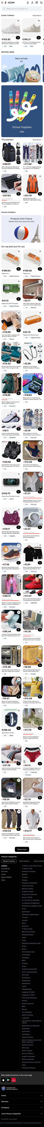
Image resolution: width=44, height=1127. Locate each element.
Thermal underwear (28, 1068)
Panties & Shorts (27, 1045)
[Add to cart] (18, 38)
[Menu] (2, 2)
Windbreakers (27, 989)
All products (37, 15)
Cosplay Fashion (27, 891)
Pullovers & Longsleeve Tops (32, 906)
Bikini (24, 960)
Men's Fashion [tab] (24, 861)
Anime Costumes (28, 1003)
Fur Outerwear (27, 1012)
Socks (24, 909)
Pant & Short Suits (28, 952)
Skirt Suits (25, 1048)
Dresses (24, 874)
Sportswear (26, 912)
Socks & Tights (27, 897)
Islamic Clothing (27, 1015)
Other (3, 880)
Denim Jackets (27, 1050)
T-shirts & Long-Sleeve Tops (32, 866)
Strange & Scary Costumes (31, 1062)
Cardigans (25, 957)
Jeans (24, 937)
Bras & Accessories (28, 932)
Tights (24, 986)
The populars (7, 139)
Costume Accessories (29, 969)
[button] (3, 1080)
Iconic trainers (7, 15)
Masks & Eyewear (28, 1059)
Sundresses (26, 978)
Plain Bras (25, 975)
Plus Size (4, 871)
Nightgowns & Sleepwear (31, 1026)
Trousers (25, 877)
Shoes (3, 874)
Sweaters (25, 926)
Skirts (24, 923)
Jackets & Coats (27, 886)
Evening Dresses (27, 934)
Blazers (24, 1009)
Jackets (24, 920)
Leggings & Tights (28, 992)
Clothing (4, 866)
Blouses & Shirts (27, 889)
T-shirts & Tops (27, 868)
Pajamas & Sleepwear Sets (31, 943)
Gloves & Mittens (28, 1053)
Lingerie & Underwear (29, 894)
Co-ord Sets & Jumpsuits (30, 900)
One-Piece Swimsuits (29, 998)
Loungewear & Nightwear (31, 903)
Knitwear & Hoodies (28, 871)
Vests (24, 1065)
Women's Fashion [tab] (9, 861)
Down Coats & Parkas (29, 972)
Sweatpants (26, 980)
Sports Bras (26, 1031)
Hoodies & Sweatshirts (29, 883)
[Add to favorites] (18, 21)
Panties (24, 1001)
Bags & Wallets (6, 877)
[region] (22, 33)
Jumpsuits (25, 1018)
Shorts (24, 946)
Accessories (5, 868)
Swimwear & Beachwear (30, 914)
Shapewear (26, 1028)
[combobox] (23, 8)
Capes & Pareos (27, 1037)
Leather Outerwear (28, 1056)
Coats (24, 966)
